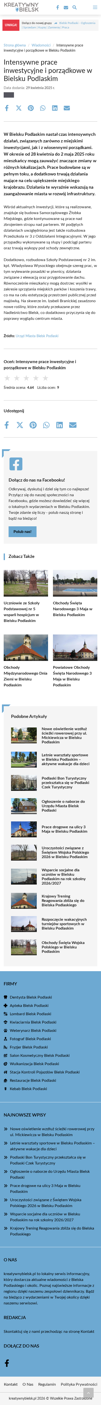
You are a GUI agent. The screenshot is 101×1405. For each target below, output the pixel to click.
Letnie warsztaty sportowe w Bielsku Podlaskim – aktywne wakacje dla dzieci (65, 759)
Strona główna (15, 45)
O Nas (28, 1384)
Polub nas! (22, 532)
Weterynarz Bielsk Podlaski (33, 1031)
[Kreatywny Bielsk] (20, 7)
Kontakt (87, 1332)
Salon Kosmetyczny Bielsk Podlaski (40, 1056)
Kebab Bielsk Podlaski (28, 1089)
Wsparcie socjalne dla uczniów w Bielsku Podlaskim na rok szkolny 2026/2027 (64, 876)
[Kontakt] (65, 7)
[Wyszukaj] (74, 8)
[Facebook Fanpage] (57, 7)
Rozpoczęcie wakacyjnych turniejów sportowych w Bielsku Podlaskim (64, 924)
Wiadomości (41, 45)
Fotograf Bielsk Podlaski (30, 1039)
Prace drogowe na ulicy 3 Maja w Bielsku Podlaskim (64, 829)
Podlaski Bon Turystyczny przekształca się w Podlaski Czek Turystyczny (65, 782)
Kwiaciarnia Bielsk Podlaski (33, 1022)
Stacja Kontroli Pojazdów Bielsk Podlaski (45, 1072)
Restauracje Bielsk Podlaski (33, 1081)
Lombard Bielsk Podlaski (30, 1014)
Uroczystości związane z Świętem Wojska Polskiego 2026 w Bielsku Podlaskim (65, 852)
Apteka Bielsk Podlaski (29, 1006)
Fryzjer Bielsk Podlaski (29, 1047)
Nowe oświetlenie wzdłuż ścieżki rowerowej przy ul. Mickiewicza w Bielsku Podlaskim (64, 735)
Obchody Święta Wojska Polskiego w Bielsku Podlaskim (63, 947)
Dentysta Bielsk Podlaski (31, 997)
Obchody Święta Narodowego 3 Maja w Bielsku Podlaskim (72, 609)
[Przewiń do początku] (88, 1393)
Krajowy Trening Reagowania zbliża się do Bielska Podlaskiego (63, 900)
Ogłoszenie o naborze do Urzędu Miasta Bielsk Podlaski (63, 806)
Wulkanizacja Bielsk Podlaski (34, 1064)
